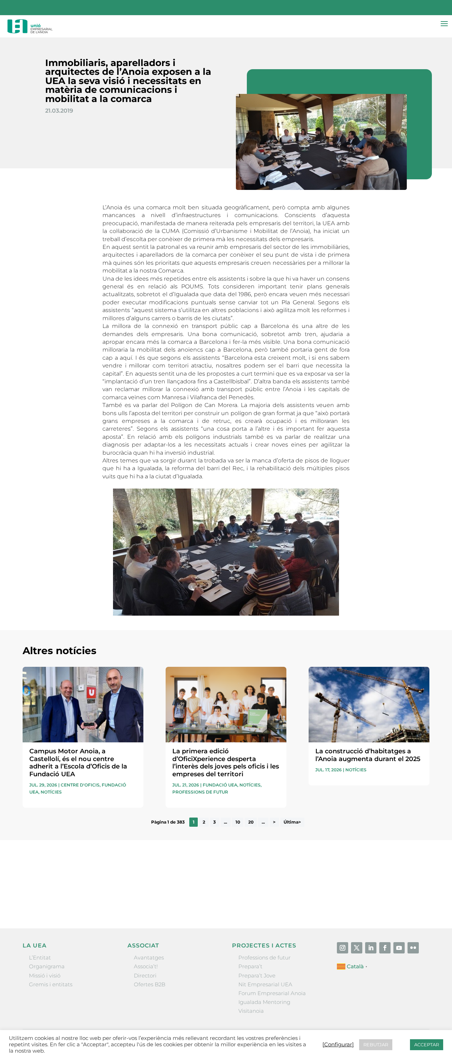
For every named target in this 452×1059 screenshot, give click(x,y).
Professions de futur (200, 792)
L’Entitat (40, 957)
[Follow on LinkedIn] (370, 947)
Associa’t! (146, 966)
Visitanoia (251, 1010)
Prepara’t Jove (256, 975)
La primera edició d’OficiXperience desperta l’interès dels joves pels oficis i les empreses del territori (225, 762)
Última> (292, 822)
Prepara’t (250, 966)
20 (251, 822)
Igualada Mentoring (264, 1002)
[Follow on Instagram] (342, 947)
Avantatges (149, 957)
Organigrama (47, 966)
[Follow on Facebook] (385, 947)
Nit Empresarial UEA (265, 984)
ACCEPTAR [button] (426, 1044)
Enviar (413, 900)
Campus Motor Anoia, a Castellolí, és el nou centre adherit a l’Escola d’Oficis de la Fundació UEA (78, 762)
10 (238, 822)
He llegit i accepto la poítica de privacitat (325, 888)
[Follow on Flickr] (413, 947)
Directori (145, 975)
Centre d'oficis (80, 785)
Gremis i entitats (50, 984)
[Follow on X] (356, 947)
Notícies (51, 792)
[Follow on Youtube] (399, 947)
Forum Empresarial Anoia (272, 993)
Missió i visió (44, 975)
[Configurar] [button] (338, 1044)
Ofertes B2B (149, 984)
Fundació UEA (220, 785)
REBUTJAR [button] (375, 1044)
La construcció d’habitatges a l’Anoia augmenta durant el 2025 (368, 755)
